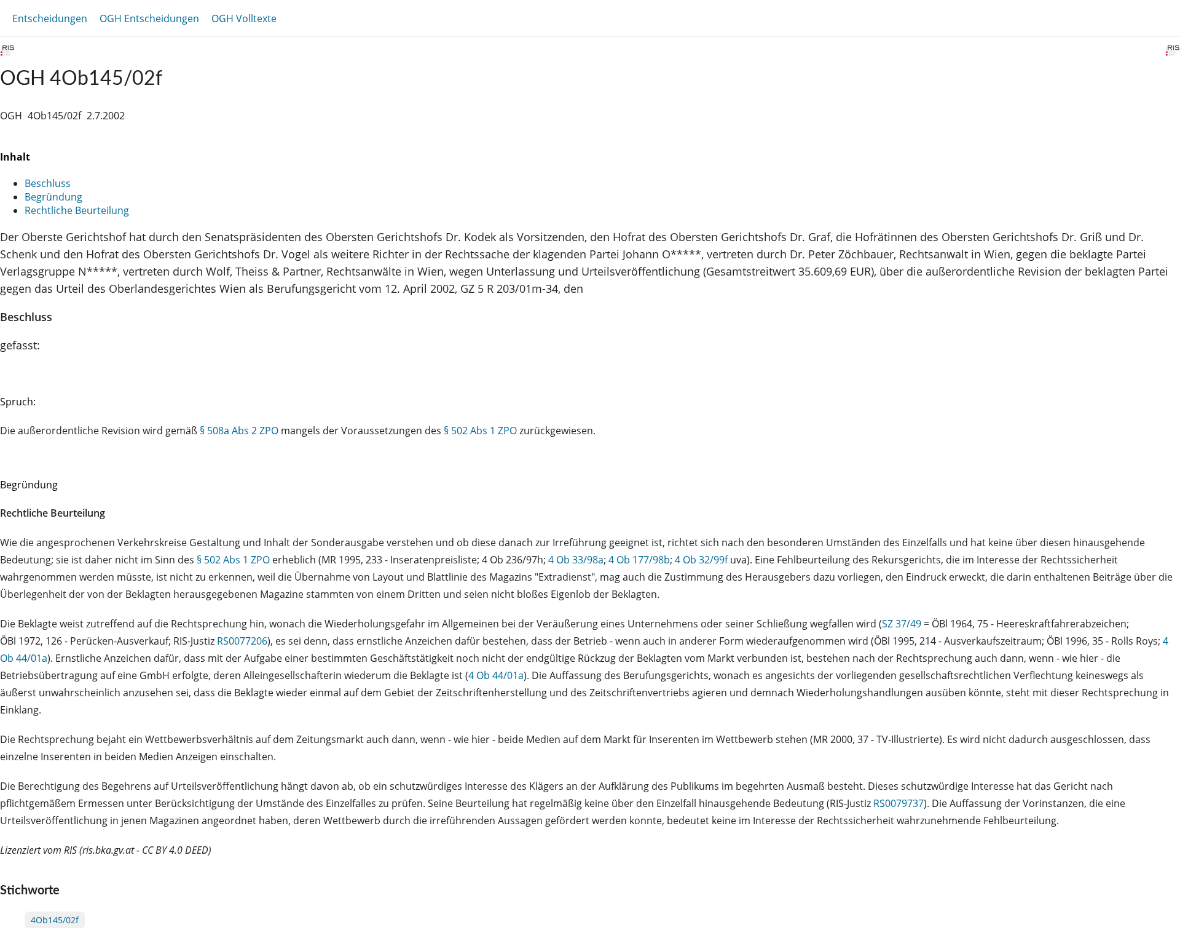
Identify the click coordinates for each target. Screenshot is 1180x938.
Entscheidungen (49, 18)
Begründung (53, 197)
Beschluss (48, 183)
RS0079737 (898, 803)
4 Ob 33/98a (576, 559)
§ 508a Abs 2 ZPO (239, 430)
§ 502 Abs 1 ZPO (480, 430)
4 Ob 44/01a (496, 675)
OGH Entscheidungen (149, 18)
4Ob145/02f (55, 920)
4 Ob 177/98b (639, 559)
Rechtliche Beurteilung (77, 210)
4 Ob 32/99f (701, 559)
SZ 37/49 (901, 623)
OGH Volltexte (244, 18)
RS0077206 (242, 641)
